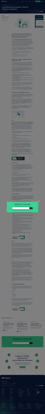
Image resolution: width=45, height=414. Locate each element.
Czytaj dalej (31, 210)
